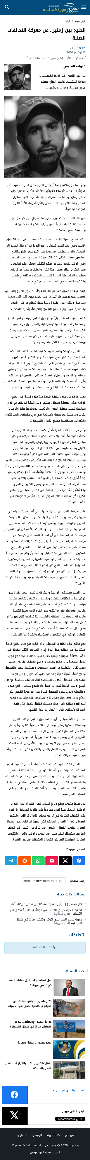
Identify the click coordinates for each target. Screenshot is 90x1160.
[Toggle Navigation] (84, 7)
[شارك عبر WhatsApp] (38, 860)
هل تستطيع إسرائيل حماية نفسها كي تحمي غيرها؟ (49, 904)
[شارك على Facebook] (79, 860)
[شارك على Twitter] (65, 860)
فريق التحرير (78, 47)
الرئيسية (36, 1135)
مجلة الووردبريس (40, 1152)
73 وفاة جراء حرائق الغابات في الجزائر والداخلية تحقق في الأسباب (45, 911)
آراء (68, 21)
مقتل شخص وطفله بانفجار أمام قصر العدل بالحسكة (28, 1066)
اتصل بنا (21, 1135)
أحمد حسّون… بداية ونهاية (35, 1042)
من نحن (69, 1135)
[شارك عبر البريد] (52, 860)
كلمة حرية (53, 1135)
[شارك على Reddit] (24, 860)
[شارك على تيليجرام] (11, 860)
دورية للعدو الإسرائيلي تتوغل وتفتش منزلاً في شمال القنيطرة (49, 921)
